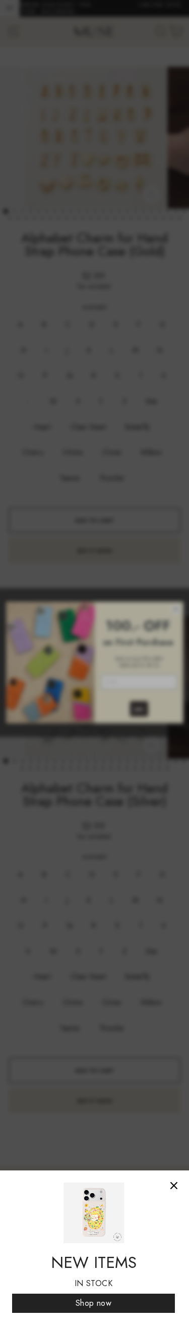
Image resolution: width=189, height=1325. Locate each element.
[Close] (174, 1186)
